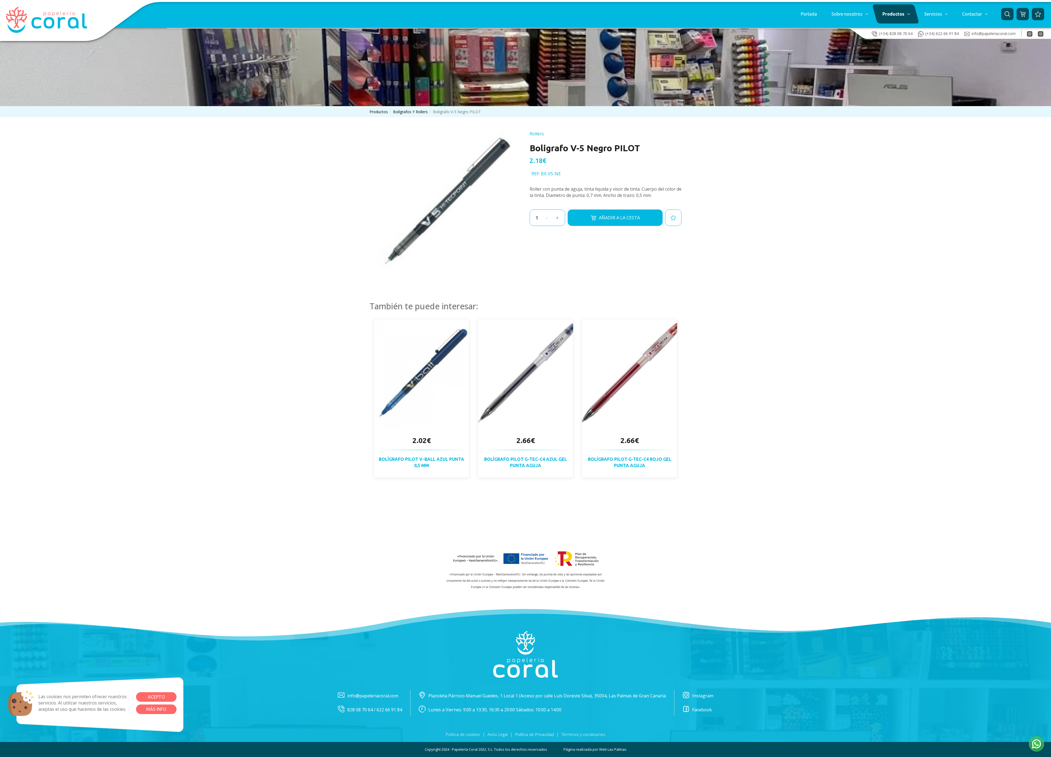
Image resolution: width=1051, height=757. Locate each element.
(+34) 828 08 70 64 (896, 33)
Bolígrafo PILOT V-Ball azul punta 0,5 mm (421, 462)
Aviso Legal (497, 734)
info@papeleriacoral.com (994, 33)
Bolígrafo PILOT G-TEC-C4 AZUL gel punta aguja (525, 462)
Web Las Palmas (612, 749)
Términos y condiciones (583, 734)
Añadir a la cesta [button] (619, 218)
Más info (156, 709)
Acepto (156, 696)
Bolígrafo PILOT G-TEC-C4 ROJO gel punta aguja (629, 462)
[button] (849, 14)
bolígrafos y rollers (410, 111)
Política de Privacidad (534, 734)
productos (378, 111)
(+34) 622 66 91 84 (942, 33)
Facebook (702, 710)
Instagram (703, 696)
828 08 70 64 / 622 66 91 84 (374, 710)
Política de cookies (463, 734)
